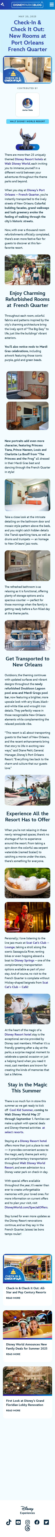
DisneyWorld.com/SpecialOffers (26, 1207)
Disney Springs (24, 960)
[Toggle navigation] (51, 4)
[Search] (2, 4)
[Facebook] (37, 1522)
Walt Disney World (17, 164)
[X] (46, 1522)
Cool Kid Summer (21, 1110)
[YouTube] (18, 1522)
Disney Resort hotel (18, 1034)
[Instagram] (28, 1522)
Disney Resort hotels (29, 159)
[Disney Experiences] (27, 1510)
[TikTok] (9, 1522)
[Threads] (28, 1528)
